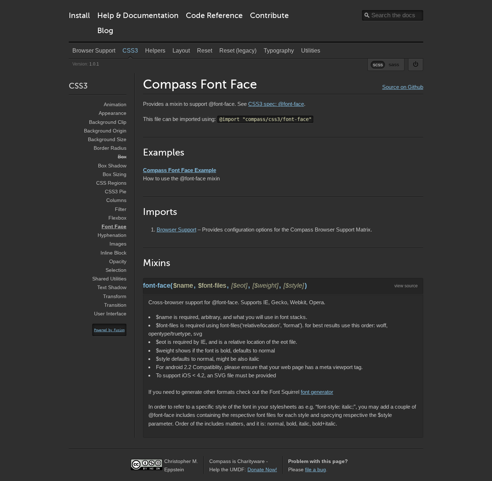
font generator (317, 392)
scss (378, 64)
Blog (105, 30)
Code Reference (214, 15)
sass (394, 64)
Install (79, 15)
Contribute (269, 15)
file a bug (315, 469)
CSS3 (78, 85)
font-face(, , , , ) (225, 285)
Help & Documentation (138, 15)
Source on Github (402, 87)
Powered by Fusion (109, 330)
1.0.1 (94, 64)
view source (406, 285)
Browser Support (176, 229)
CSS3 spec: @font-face (276, 104)
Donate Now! (262, 469)
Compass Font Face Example (179, 170)
